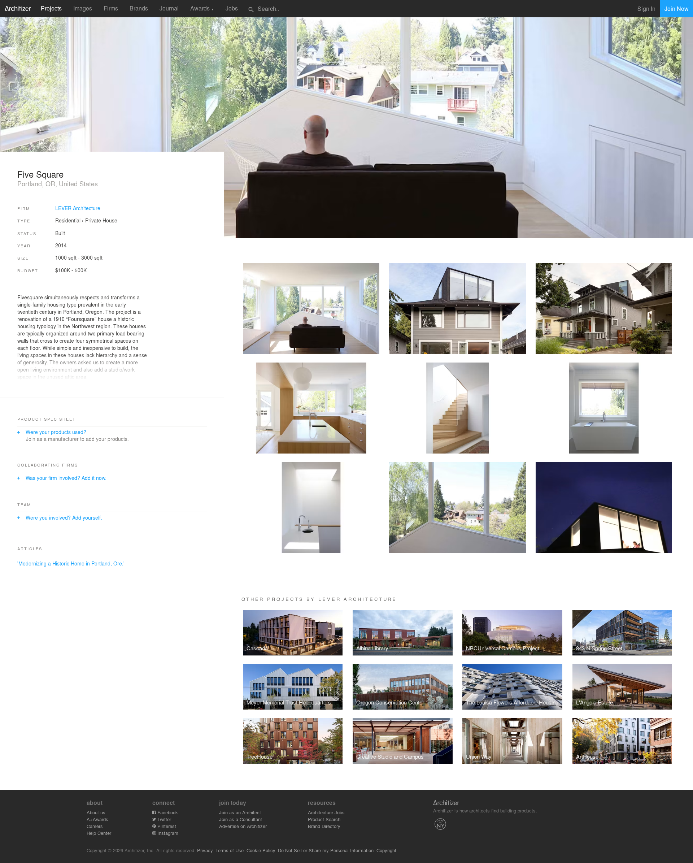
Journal (169, 8)
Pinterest (166, 826)
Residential (67, 220)
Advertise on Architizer (243, 826)
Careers (95, 826)
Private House (101, 220)
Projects (51, 8)
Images (82, 8)
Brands (139, 8)
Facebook (167, 812)
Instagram (167, 832)
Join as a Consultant (240, 819)
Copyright (386, 850)
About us (96, 812)
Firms (111, 8)
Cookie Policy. (261, 850)
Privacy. (205, 850)
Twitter (163, 819)
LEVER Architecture (77, 208)
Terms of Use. (230, 850)
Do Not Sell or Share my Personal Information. (326, 850)
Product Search (324, 819)
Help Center (99, 832)
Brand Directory (324, 826)
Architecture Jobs (326, 812)
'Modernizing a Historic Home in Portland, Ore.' (71, 563)
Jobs (232, 8)
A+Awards (97, 819)
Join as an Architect (240, 812)
